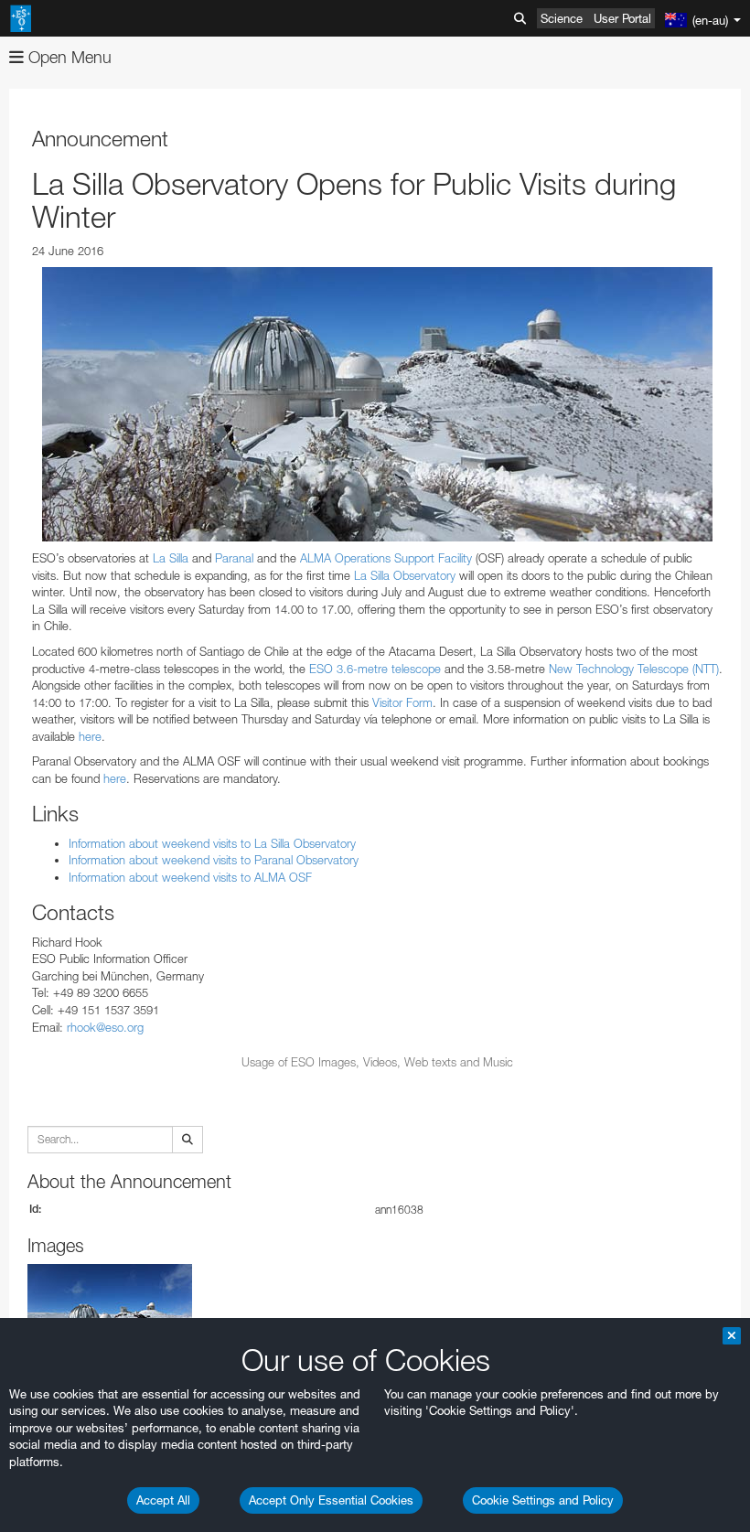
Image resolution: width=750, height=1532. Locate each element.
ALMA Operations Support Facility (386, 558)
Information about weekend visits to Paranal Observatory (214, 859)
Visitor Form (402, 702)
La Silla (170, 558)
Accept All (163, 1500)
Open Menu (68, 57)
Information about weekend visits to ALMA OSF (190, 877)
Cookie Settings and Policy (543, 1500)
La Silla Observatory (404, 575)
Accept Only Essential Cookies (331, 1500)
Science (562, 18)
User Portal (622, 18)
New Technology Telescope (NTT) (634, 668)
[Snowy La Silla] (377, 404)
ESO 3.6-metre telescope (375, 668)
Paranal (234, 558)
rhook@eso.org (105, 1027)
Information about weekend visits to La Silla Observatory (212, 843)
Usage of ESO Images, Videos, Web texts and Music (377, 1062)
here (90, 736)
